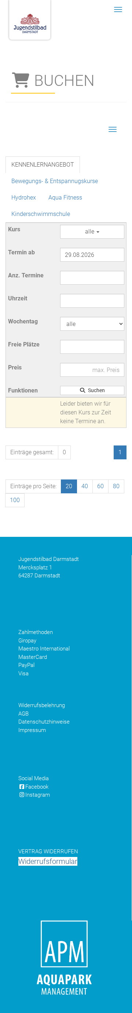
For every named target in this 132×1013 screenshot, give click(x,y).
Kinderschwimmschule (40, 213)
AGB (23, 713)
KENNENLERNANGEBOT (42, 164)
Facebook (36, 787)
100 (15, 500)
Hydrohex (23, 197)
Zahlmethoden (35, 632)
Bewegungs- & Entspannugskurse (54, 181)
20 (69, 486)
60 (100, 486)
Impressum (32, 730)
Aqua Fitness (65, 197)
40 (84, 486)
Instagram (37, 795)
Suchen (95, 390)
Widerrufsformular (47, 861)
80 (116, 486)
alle (90, 231)
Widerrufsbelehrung (41, 705)
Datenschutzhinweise (44, 721)
